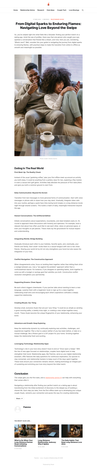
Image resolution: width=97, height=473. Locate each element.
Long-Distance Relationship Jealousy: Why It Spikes (47, 442)
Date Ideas (50, 10)
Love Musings (74, 10)
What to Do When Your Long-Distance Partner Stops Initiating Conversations (23, 443)
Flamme (27, 407)
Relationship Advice (27, 10)
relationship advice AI (53, 378)
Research (40, 10)
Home (15, 10)
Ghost (52, 464)
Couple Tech (61, 10)
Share (18, 398)
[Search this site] (82, 10)
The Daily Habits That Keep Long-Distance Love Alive (71, 442)
